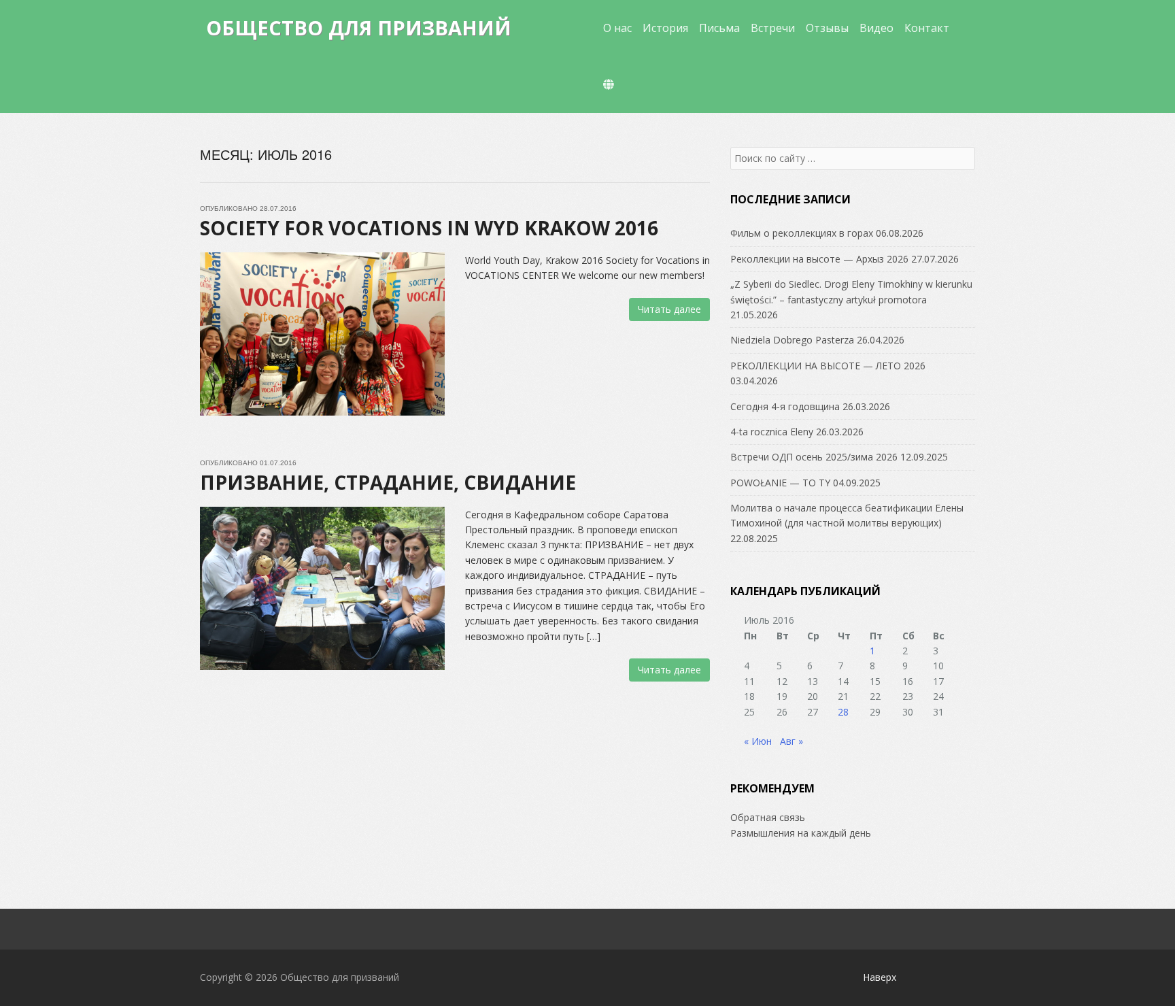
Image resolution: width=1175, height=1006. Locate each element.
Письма (719, 27)
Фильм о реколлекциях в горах (801, 233)
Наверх (879, 977)
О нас (617, 27)
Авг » (791, 741)
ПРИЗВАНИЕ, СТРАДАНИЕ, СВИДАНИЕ (388, 482)
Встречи (773, 27)
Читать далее (669, 309)
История (665, 27)
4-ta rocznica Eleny (771, 431)
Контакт (926, 27)
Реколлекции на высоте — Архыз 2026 (819, 258)
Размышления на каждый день (800, 832)
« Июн (758, 741)
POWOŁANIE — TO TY (780, 482)
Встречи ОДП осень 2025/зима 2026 (814, 456)
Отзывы (827, 27)
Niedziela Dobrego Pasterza (792, 339)
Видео (876, 27)
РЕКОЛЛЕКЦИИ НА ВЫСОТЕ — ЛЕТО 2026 (827, 365)
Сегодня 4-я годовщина (785, 406)
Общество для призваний (358, 27)
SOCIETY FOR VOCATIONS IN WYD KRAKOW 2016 (429, 228)
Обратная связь (767, 817)
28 (843, 711)
